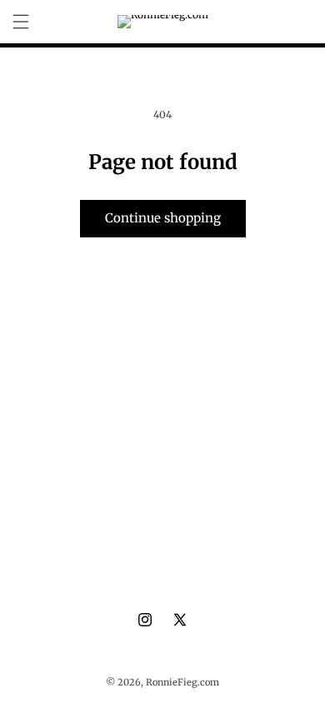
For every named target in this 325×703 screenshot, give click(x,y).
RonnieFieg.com (182, 682)
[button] (20, 21)
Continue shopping (163, 218)
